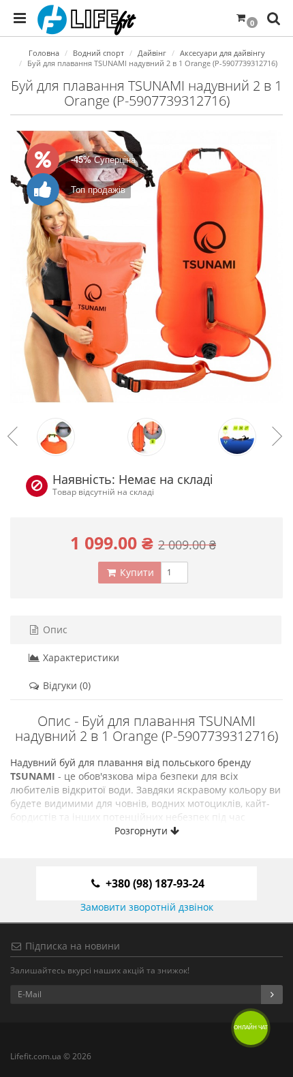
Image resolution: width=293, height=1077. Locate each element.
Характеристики (79, 657)
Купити (135, 572)
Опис (53, 629)
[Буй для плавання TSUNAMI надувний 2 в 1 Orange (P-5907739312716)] (146, 266)
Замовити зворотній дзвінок (146, 906)
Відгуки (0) (65, 685)
